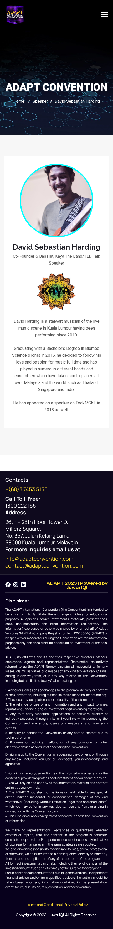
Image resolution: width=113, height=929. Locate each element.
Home (18, 101)
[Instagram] (15, 584)
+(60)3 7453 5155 (26, 489)
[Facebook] (8, 584)
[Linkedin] (23, 584)
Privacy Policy (76, 904)
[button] (104, 15)
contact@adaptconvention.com (44, 565)
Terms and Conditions (43, 904)
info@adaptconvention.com (39, 558)
